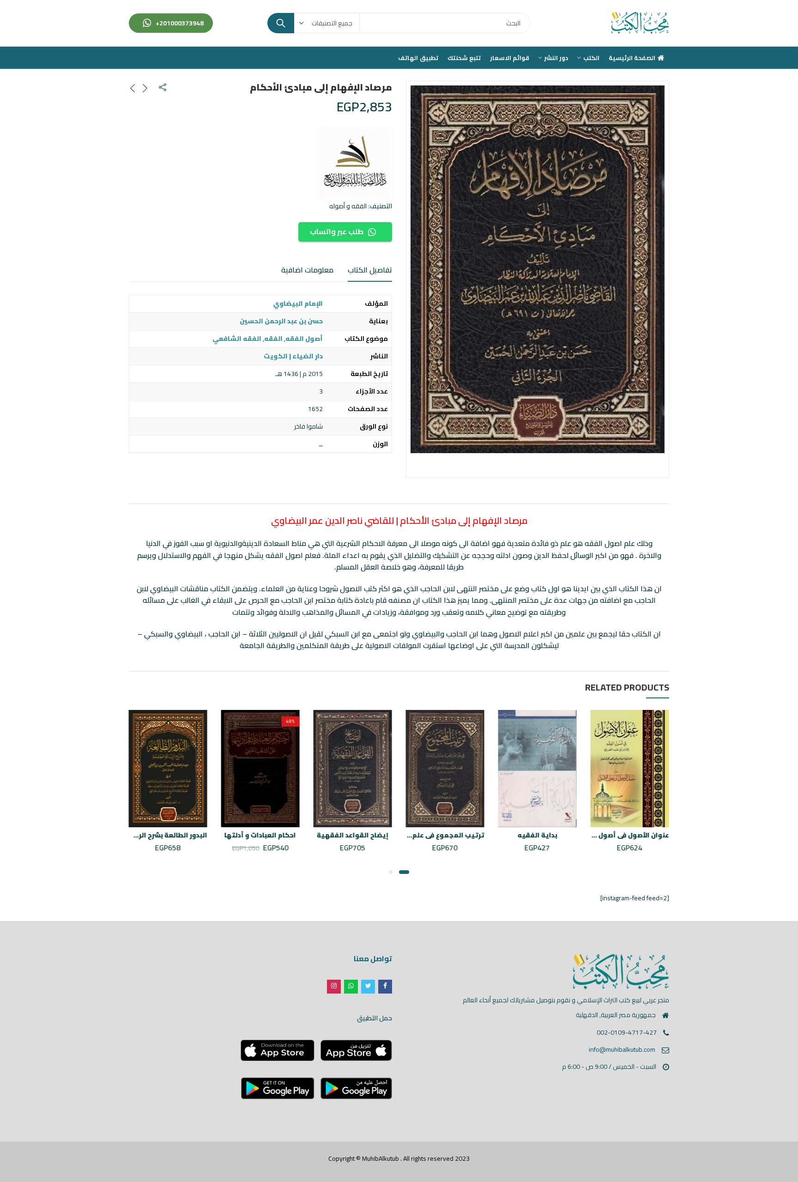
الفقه (273, 339)
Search (280, 23)
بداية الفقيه (537, 835)
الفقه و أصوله (348, 206)
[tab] (370, 270)
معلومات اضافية (307, 270)
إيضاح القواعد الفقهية (353, 835)
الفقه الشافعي (236, 339)
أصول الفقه (304, 339)
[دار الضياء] (355, 164)
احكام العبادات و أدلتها (260, 835)
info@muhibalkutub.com (622, 1049)
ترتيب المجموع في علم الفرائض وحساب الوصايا (410, 835)
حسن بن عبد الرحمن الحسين (281, 321)
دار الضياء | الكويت (293, 356)
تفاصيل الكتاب (370, 270)
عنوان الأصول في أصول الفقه (624, 835)
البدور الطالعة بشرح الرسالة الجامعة (152, 835)
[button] (404, 872)
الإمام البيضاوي (298, 303)
